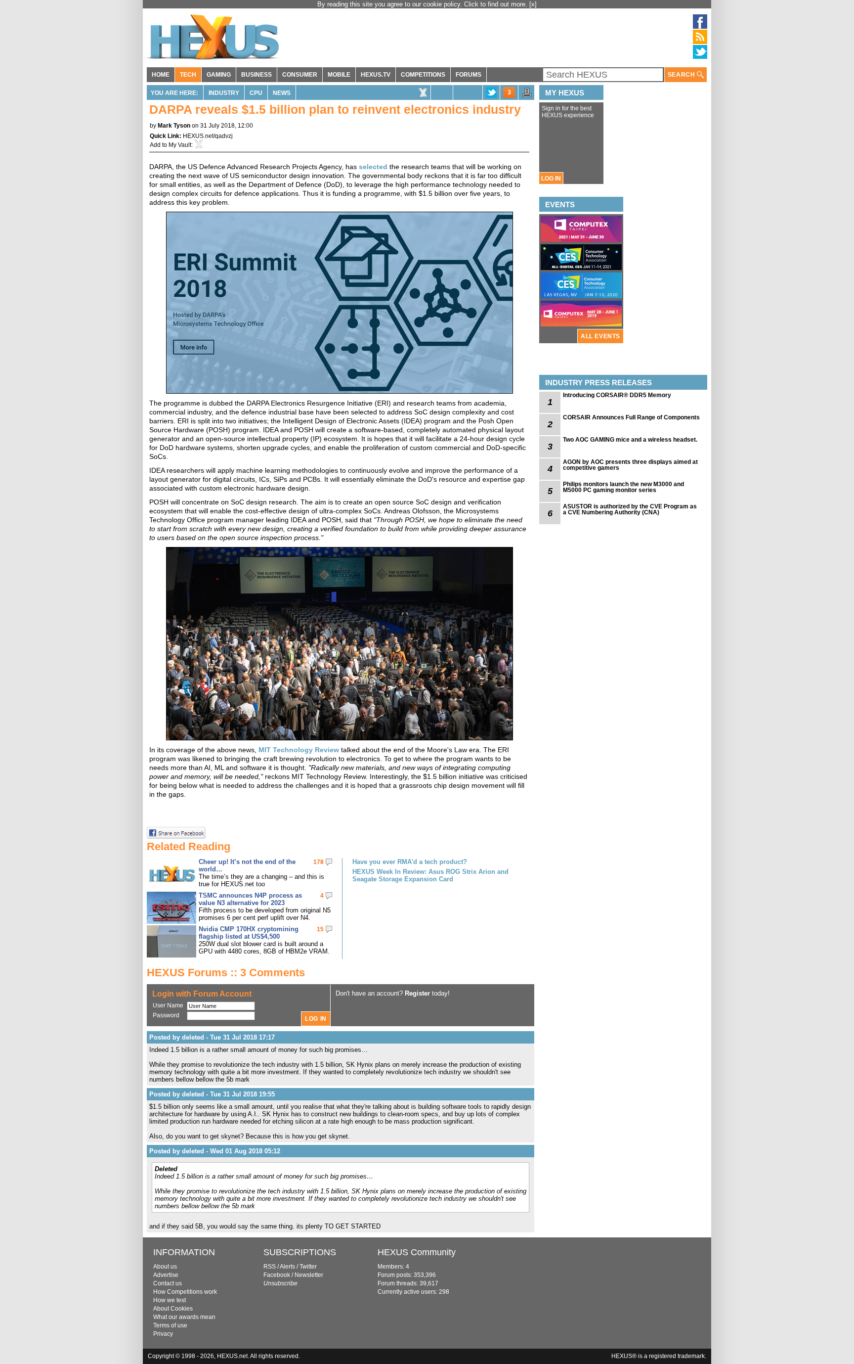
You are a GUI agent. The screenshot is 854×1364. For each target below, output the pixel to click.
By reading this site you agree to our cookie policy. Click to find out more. (423, 4)
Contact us (167, 1283)
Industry (224, 93)
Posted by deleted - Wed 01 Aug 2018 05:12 (214, 1151)
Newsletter (309, 1275)
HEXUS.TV (375, 74)
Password (166, 1015)
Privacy (163, 1333)
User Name (168, 1005)
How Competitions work (185, 1291)
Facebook (276, 1275)
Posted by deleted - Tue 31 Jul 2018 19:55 (212, 1094)
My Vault (180, 144)
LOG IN (551, 178)
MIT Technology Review (298, 750)
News (282, 93)
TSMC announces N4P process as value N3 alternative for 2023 (250, 899)
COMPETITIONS (423, 74)
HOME (161, 74)
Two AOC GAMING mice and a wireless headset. (630, 440)
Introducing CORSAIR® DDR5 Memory (617, 395)
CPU (256, 93)
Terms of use (170, 1325)
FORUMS (468, 74)
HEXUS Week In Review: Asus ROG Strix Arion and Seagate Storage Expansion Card (430, 875)
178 (318, 862)
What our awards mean (184, 1317)
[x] (533, 4)
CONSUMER (299, 74)
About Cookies (173, 1308)
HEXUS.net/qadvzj (208, 136)
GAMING (219, 74)
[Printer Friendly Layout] (526, 95)
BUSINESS (256, 74)
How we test (169, 1300)
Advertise (165, 1275)
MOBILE (339, 74)
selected (373, 167)
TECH (188, 74)
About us (165, 1266)
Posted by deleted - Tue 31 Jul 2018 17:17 (212, 1037)
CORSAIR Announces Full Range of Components (631, 417)
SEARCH (682, 74)
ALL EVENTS (600, 336)
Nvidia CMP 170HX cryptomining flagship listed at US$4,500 (249, 932)
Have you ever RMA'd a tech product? (409, 861)
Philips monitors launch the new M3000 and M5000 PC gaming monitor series (623, 487)
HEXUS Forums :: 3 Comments (226, 972)
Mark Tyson (174, 125)
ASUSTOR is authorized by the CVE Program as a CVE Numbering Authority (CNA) (630, 509)
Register (417, 993)
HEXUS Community (417, 1252)
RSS (269, 1266)
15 (320, 929)
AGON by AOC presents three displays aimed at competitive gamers (630, 465)
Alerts (287, 1266)
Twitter (308, 1266)
